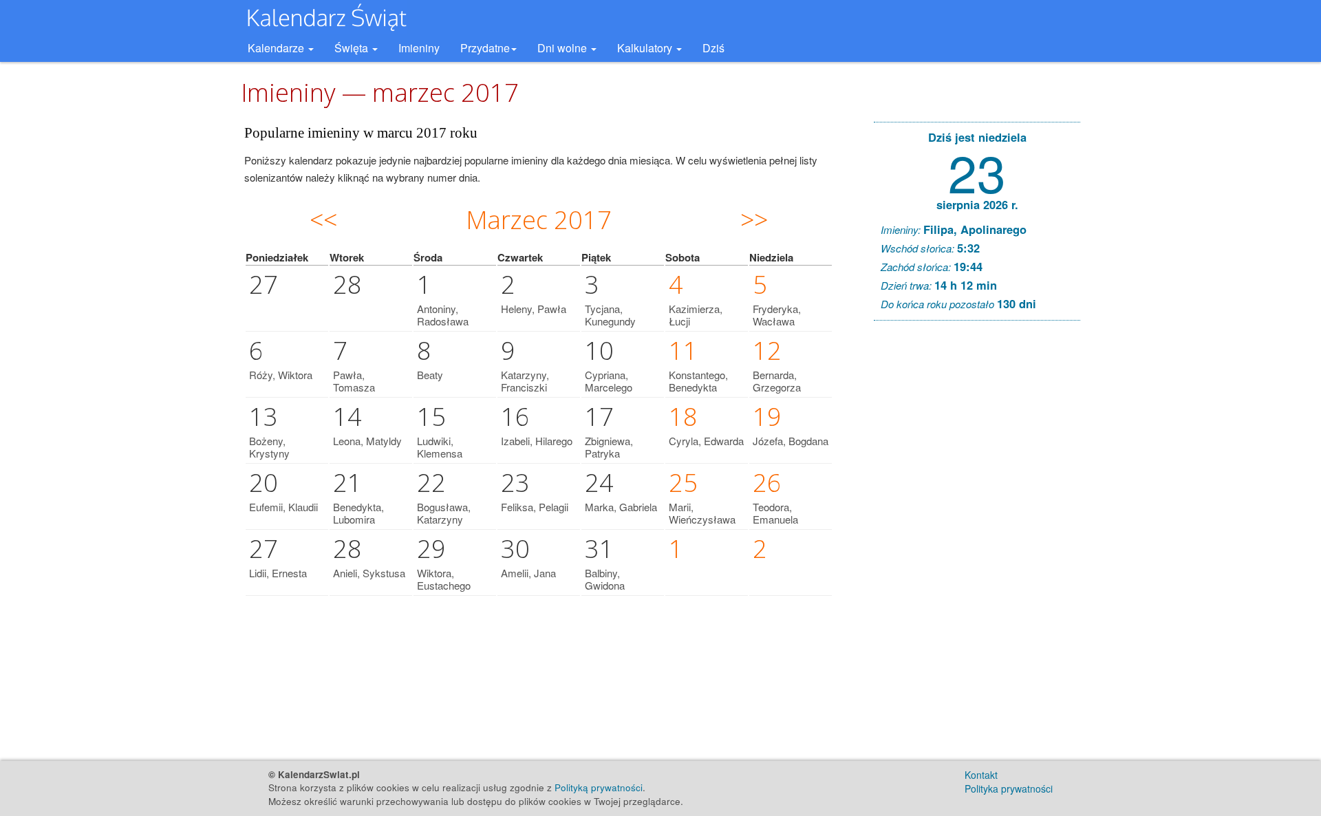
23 (977, 171)
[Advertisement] (977, 540)
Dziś (713, 48)
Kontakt (981, 775)
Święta (352, 48)
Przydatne (485, 48)
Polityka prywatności (1009, 788)
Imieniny (419, 48)
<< (323, 220)
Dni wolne (563, 48)
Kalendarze (277, 48)
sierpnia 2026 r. (977, 204)
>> (754, 220)
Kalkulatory (646, 48)
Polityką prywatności (599, 787)
